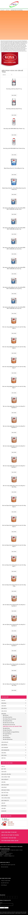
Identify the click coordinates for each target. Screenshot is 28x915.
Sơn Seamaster (5, 750)
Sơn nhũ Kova (6, 735)
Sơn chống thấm (5, 776)
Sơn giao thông (5, 790)
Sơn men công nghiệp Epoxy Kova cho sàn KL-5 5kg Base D (14, 347)
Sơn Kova (7, 10)
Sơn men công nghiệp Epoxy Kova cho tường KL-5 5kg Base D (14, 426)
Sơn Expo (3, 705)
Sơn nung (3, 805)
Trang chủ (2, 10)
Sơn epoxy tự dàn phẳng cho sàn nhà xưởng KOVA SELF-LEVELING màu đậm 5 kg (14, 228)
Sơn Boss (3, 703)
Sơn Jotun (4, 711)
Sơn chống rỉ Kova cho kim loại (9, 719)
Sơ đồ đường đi (4, 885)
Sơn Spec (3, 752)
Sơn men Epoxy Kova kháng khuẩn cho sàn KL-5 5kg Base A (14, 506)
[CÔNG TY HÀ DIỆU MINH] (14, 4)
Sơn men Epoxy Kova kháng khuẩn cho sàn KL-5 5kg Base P (14, 545)
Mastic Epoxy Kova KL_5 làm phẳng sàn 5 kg (14, 168)
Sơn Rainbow (4, 747)
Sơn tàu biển (4, 795)
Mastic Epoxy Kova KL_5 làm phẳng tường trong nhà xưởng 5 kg (14, 188)
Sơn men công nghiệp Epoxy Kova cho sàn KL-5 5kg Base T (14, 387)
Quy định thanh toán (5, 882)
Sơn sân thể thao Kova (7, 739)
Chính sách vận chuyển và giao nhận (8, 864)
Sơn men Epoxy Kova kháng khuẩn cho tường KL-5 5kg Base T (14, 664)
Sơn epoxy (4, 787)
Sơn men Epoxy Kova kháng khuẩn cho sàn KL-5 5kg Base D (14, 526)
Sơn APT (3, 700)
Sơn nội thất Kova (6, 737)
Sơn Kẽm (3, 808)
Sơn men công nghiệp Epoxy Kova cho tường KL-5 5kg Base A (14, 407)
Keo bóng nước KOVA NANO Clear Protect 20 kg (14, 148)
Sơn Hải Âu (4, 708)
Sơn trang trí (5, 800)
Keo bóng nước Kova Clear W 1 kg (14, 88)
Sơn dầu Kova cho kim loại (8, 722)
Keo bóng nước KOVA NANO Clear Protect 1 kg (14, 128)
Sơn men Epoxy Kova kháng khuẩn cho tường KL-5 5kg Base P (14, 645)
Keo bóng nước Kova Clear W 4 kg (14, 108)
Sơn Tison (3, 755)
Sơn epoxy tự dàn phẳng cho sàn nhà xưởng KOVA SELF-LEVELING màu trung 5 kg (14, 307)
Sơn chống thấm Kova (7, 720)
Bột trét (3, 769)
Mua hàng (14, 95)
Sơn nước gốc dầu (6, 774)
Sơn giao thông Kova (7, 730)
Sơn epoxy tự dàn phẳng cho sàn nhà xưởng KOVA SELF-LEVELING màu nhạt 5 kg (14, 268)
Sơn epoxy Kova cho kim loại (9, 724)
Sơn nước (3, 771)
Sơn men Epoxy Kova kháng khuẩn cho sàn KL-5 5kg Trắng (14, 585)
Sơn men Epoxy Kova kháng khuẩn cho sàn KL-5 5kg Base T (14, 565)
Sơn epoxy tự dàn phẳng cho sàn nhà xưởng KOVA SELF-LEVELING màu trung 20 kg (14, 288)
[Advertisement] (14, 25)
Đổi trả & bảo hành (4, 866)
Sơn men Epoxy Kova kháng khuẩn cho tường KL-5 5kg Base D (14, 625)
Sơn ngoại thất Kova (7, 733)
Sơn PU (3, 766)
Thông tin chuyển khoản (5, 880)
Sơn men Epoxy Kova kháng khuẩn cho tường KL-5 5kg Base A (14, 605)
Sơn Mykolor (4, 742)
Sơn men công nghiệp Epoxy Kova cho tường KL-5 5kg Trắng (14, 486)
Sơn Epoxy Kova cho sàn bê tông (12, 726)
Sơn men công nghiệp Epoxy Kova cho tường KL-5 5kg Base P (14, 446)
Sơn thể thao (4, 792)
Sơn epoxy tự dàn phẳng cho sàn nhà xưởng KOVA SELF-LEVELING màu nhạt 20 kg (14, 248)
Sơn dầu (3, 782)
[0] (26, 7)
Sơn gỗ (3, 803)
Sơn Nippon (4, 744)
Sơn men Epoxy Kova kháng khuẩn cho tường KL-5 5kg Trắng (14, 684)
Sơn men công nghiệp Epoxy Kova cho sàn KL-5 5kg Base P (14, 367)
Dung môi (3, 811)
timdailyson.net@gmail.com (9, 855)
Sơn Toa (3, 758)
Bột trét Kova (5, 715)
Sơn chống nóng (5, 798)
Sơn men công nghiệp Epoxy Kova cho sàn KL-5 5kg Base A (14, 327)
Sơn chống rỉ (4, 779)
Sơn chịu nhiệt (5, 784)
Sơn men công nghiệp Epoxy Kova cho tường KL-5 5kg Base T (14, 466)
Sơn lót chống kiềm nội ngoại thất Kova (11, 732)
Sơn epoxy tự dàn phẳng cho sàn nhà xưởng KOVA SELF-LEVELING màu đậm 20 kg (14, 208)
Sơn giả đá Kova (6, 728)
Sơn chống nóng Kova (7, 717)
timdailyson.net (8, 854)
